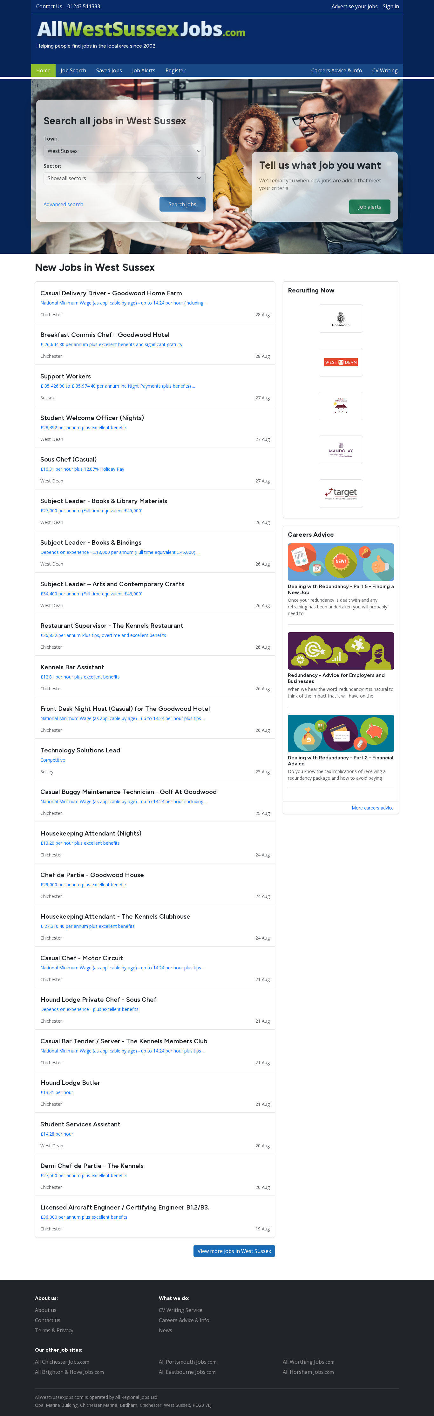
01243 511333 (83, 6)
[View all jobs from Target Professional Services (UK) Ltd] (341, 493)
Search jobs (182, 204)
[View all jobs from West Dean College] (341, 362)
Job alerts (369, 206)
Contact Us (49, 6)
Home (43, 70)
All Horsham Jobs (308, 1371)
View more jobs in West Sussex (234, 1251)
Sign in (391, 6)
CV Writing (385, 70)
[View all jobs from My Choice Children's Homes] (341, 406)
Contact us (47, 1320)
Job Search (73, 70)
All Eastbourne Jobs (187, 1371)
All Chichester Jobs (62, 1361)
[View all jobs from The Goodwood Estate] (341, 318)
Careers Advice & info (184, 1320)
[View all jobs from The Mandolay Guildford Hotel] (341, 450)
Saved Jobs (109, 70)
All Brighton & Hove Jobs (69, 1371)
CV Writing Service (180, 1310)
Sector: (52, 165)
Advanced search (63, 204)
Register (176, 70)
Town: (51, 138)
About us (46, 1310)
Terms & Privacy (54, 1330)
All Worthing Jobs (309, 1361)
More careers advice (373, 808)
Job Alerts (143, 70)
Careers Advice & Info (336, 70)
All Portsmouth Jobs (188, 1361)
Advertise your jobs (355, 6)
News (165, 1330)
